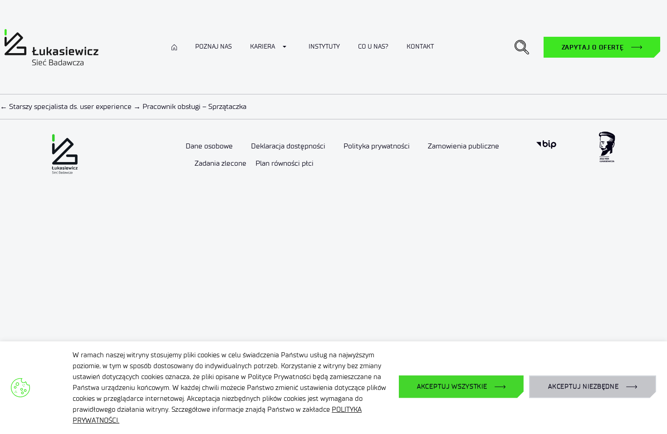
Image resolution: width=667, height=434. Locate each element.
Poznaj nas (213, 46)
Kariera (262, 46)
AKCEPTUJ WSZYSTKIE (452, 386)
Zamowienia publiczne (463, 146)
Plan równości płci (284, 163)
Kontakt (420, 46)
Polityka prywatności (376, 146)
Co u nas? (373, 46)
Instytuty (324, 46)
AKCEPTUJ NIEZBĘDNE (583, 386)
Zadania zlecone (220, 163)
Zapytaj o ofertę (593, 47)
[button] (522, 47)
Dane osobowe (209, 146)
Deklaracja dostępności (288, 146)
